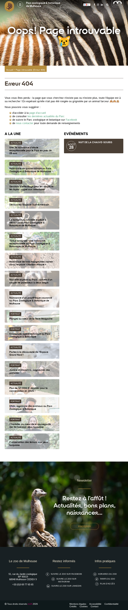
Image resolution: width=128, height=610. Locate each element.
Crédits (72, 606)
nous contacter (24, 123)
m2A (30, 604)
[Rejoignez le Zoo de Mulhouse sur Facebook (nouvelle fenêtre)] (94, 4)
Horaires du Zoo (107, 574)
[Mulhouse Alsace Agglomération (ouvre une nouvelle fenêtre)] (117, 6)
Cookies (84, 606)
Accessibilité (95, 604)
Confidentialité (111, 604)
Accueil (9, 70)
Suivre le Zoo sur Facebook (66, 574)
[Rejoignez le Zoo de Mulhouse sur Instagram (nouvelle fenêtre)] (98, 4)
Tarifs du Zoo (107, 579)
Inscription (84, 526)
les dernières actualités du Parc (45, 116)
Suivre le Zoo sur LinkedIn (66, 586)
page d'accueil (37, 112)
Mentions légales (77, 604)
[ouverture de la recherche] (106, 4)
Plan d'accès (107, 584)
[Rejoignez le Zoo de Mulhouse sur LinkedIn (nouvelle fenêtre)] (102, 4)
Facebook (71, 119)
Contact (94, 606)
